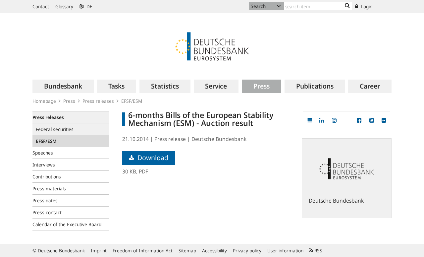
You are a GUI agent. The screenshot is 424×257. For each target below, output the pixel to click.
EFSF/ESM (131, 101)
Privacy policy (247, 250)
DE (88, 6)
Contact (40, 6)
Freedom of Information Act (143, 250)
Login (366, 6)
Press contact (47, 212)
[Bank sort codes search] (347, 6)
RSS (317, 250)
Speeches (42, 153)
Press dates (45, 200)
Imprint (99, 250)
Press (69, 101)
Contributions (46, 176)
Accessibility (214, 250)
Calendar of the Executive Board (66, 224)
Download (152, 157)
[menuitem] (63, 86)
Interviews (43, 164)
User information (285, 250)
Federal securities (55, 129)
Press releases (98, 101)
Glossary (64, 6)
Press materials (49, 188)
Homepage (44, 101)
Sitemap (187, 250)
